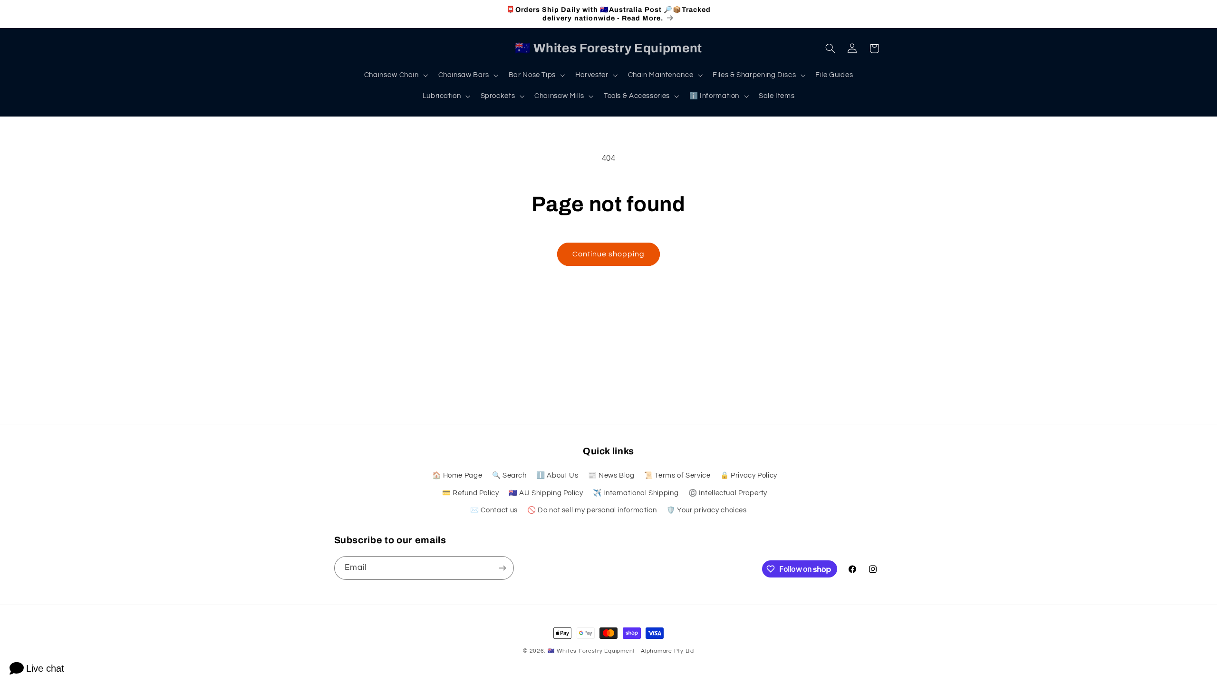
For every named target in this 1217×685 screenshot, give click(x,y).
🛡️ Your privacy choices (706, 510)
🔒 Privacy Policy (748, 475)
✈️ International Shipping (635, 493)
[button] (395, 75)
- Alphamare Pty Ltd (665, 651)
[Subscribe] (502, 567)
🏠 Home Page (457, 475)
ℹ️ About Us (557, 475)
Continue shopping (608, 254)
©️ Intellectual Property (728, 493)
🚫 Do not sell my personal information (592, 510)
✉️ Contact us (494, 510)
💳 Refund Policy (470, 493)
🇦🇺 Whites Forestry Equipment (591, 651)
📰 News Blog (611, 475)
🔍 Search (509, 475)
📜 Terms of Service (677, 475)
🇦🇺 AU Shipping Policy (546, 493)
